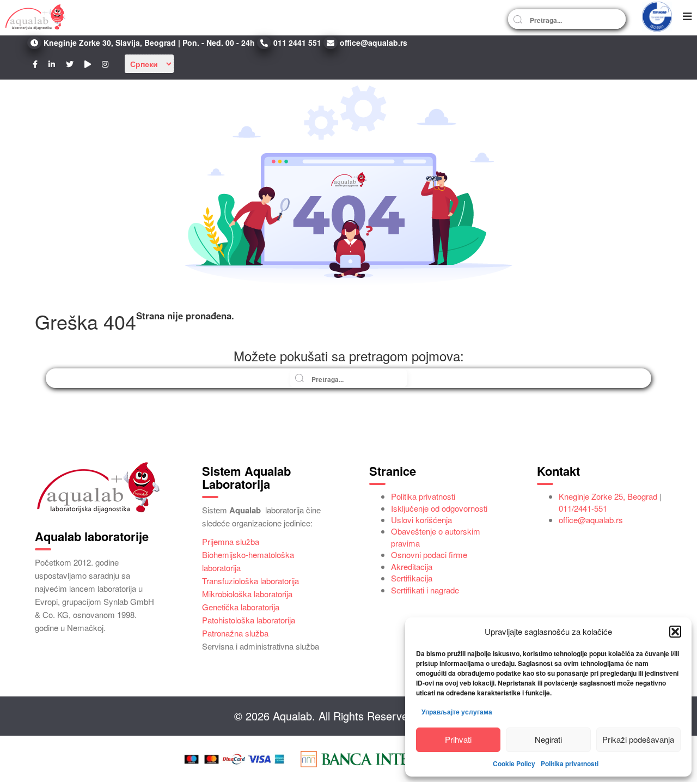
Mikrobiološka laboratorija (247, 593)
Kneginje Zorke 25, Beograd (608, 496)
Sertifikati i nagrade (425, 590)
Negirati (548, 739)
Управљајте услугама (456, 712)
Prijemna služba (230, 541)
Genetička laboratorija (240, 607)
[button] (675, 631)
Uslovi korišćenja (421, 519)
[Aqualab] (35, 16)
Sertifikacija (411, 578)
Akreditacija (411, 566)
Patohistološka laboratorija (248, 620)
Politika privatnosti (569, 763)
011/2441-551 (583, 508)
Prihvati (458, 739)
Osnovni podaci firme (429, 554)
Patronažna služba (235, 633)
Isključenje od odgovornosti (439, 508)
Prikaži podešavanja (638, 739)
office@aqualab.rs (591, 519)
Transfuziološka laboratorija (250, 580)
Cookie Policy (514, 763)
